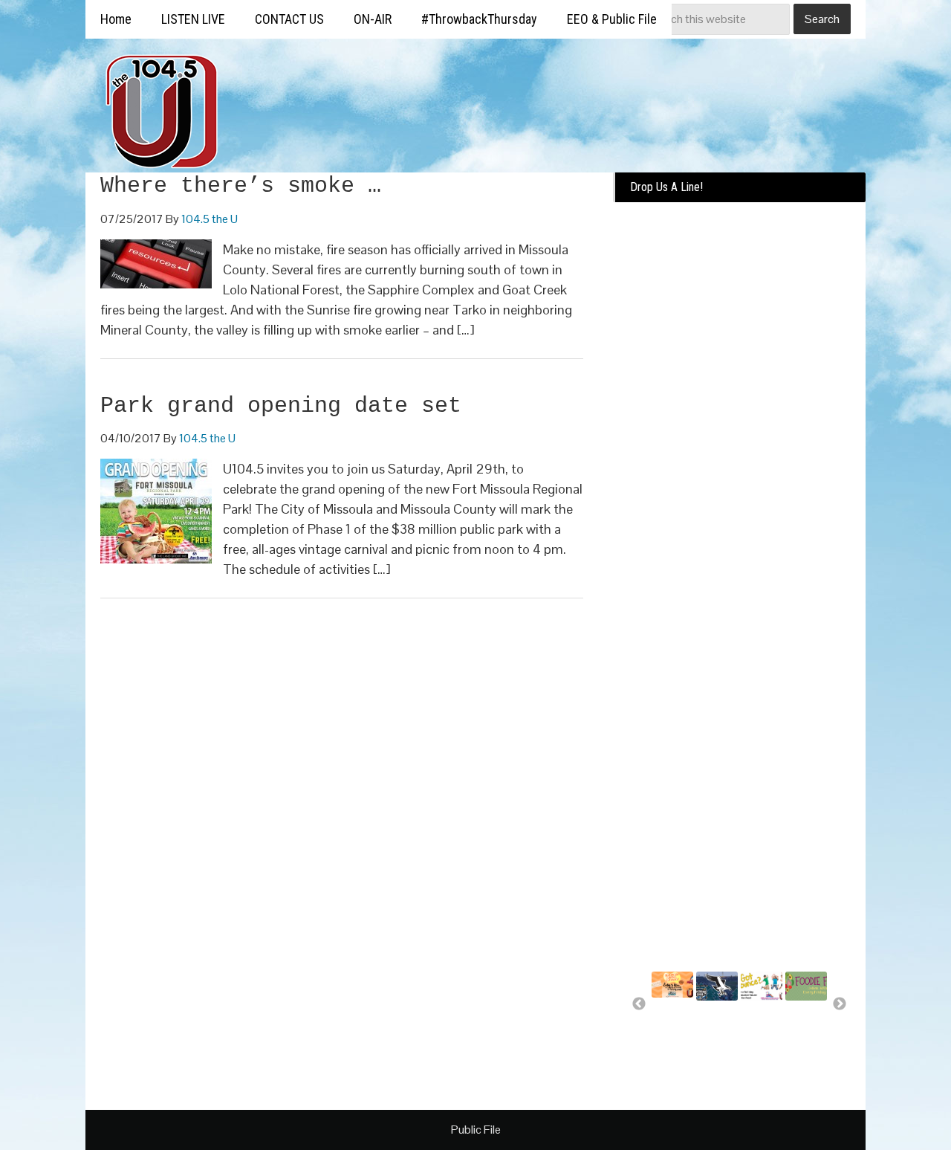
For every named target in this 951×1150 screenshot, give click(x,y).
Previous (639, 1004)
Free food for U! (803, 1024)
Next (839, 1004)
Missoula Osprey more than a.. (716, 1031)
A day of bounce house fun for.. (759, 1031)
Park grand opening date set (280, 406)
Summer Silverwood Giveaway (677, 1021)
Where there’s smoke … (240, 185)
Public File (476, 1129)
